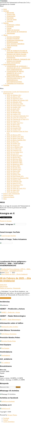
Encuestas (10, 18)
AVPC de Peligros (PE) (14, 174)
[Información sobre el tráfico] (9, 327)
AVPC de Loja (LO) (13, 154)
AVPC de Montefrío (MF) (14, 162)
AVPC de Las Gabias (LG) (15, 152)
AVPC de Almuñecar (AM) (15, 104)
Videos (9, 47)
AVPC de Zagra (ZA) (13, 190)
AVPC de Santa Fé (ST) (14, 183)
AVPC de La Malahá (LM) (15, 147)
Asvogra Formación (13, 38)
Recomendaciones (9, 64)
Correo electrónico (8, 421)
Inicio (5, 9)
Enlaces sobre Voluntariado (11, 193)
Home (7, 272)
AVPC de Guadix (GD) (14, 129)
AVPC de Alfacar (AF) (13, 97)
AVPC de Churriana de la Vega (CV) (18, 119)
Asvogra (6, 11)
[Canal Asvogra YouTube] (8, 236)
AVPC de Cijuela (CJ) (13, 121)
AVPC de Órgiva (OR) (13, 171)
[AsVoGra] (3, 1)
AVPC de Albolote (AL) (14, 95)
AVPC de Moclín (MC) (14, 157)
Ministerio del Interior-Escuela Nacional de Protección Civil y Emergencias (16, 55)
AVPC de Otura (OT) (13, 173)
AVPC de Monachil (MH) (14, 161)
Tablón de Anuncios (13, 30)
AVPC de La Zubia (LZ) (14, 148)
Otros (5, 199)
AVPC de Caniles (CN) (14, 114)
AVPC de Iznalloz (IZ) (13, 143)
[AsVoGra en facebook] (7, 401)
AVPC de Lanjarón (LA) (14, 150)
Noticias (6, 23)
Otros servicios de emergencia (17, 31)
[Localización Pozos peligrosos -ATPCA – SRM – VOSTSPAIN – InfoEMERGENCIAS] (15, 271)
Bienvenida (10, 12)
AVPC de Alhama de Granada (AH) (17, 100)
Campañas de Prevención (15, 83)
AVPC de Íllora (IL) (13, 142)
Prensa (9, 28)
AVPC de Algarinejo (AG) (14, 98)
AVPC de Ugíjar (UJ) (13, 186)
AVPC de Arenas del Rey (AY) (16, 105)
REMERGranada (12, 42)
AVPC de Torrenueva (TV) (15, 185)
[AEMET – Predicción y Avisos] (10, 312)
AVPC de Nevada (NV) (14, 167)
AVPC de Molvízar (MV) (14, 159)
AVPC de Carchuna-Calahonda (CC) (18, 116)
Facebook (6, 418)
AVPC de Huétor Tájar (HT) (15, 136)
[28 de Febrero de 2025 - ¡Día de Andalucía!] (14, 274)
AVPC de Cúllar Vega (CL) (15, 123)
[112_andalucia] (5, 362)
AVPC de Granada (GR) (14, 128)
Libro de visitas (12, 19)
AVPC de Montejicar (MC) (15, 164)
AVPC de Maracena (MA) (14, 155)
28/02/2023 (3, 285)
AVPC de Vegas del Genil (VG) (16, 188)
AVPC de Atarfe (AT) (13, 109)
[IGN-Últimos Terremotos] (8, 334)
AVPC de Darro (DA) (13, 124)
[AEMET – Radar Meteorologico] (10, 319)
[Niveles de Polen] (8, 341)
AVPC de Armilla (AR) (14, 107)
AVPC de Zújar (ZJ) (13, 192)
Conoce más (11, 14)
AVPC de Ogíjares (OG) (14, 169)
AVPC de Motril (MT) (13, 166)
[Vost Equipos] (4, 348)
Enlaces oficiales (8, 195)
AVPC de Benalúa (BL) (14, 112)
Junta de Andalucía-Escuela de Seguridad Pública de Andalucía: (17, 51)
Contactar (10, 21)
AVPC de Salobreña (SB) (14, 181)
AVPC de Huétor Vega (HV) (15, 138)
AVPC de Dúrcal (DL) (13, 126)
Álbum (5, 35)
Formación (10, 26)
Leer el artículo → (5, 298)
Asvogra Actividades (13, 37)
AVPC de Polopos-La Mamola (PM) (17, 178)
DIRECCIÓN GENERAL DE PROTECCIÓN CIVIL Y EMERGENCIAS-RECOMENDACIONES (16, 79)
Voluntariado (11, 33)
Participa (6, 85)
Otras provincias (12, 45)
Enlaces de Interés (8, 197)
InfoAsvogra (4, 286)
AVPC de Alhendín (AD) (14, 102)
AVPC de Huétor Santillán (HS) (16, 140)
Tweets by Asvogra (5, 221)
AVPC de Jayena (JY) (13, 145)
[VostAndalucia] (5, 355)
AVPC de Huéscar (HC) (14, 135)
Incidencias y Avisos (13, 25)
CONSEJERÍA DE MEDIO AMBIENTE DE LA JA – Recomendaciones (15, 73)
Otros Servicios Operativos (15, 44)
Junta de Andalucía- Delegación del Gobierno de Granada (18, 60)
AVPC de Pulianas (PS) (14, 180)
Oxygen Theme (12, 415)
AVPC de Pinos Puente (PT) (15, 176)
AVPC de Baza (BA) (13, 110)
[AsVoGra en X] (5, 408)
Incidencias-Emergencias (15, 40)
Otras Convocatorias (13, 63)
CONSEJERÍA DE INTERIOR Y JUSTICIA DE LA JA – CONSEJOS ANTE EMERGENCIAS (18, 68)
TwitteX (5, 420)
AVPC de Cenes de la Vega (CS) (16, 117)
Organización (11, 16)
